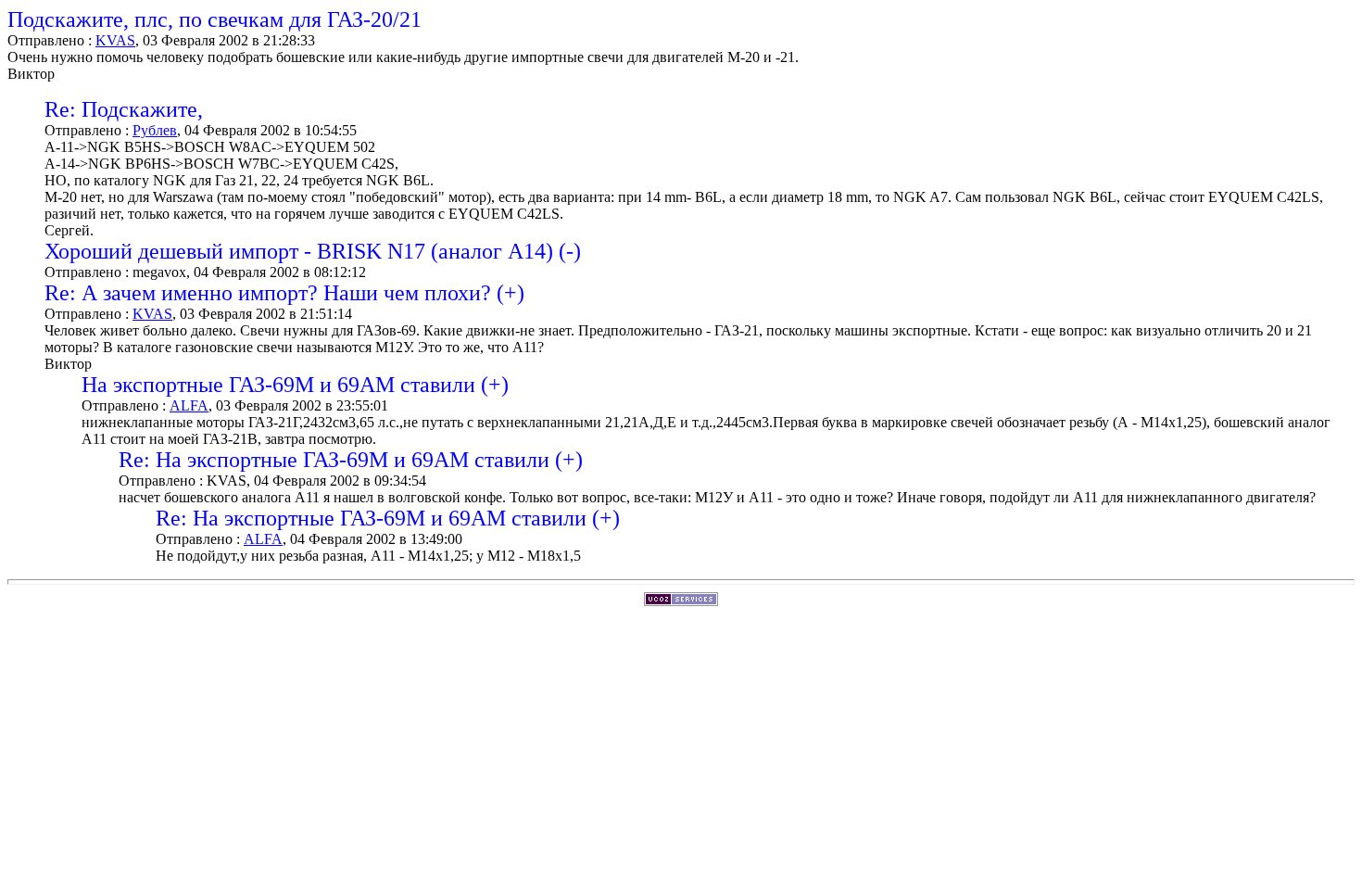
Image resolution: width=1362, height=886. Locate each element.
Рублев (154, 130)
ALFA (189, 405)
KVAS (115, 40)
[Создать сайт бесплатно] (681, 601)
